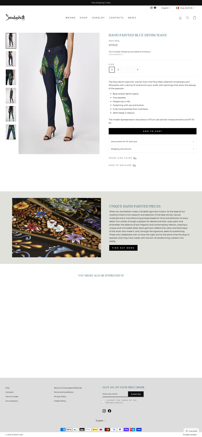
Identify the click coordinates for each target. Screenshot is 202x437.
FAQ (7, 388)
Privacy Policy (60, 397)
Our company (11, 401)
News (132, 17)
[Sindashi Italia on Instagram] (104, 411)
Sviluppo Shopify (190, 435)
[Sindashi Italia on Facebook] (109, 411)
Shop (84, 17)
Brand (71, 17)
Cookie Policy (60, 401)
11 (137, 69)
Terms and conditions (63, 392)
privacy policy (114, 402)
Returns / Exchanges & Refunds (68, 388)
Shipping (125, 52)
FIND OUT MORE (123, 248)
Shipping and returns (121, 149)
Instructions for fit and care (124, 141)
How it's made (11, 397)
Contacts (116, 17)
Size (111, 64)
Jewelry (98, 17)
